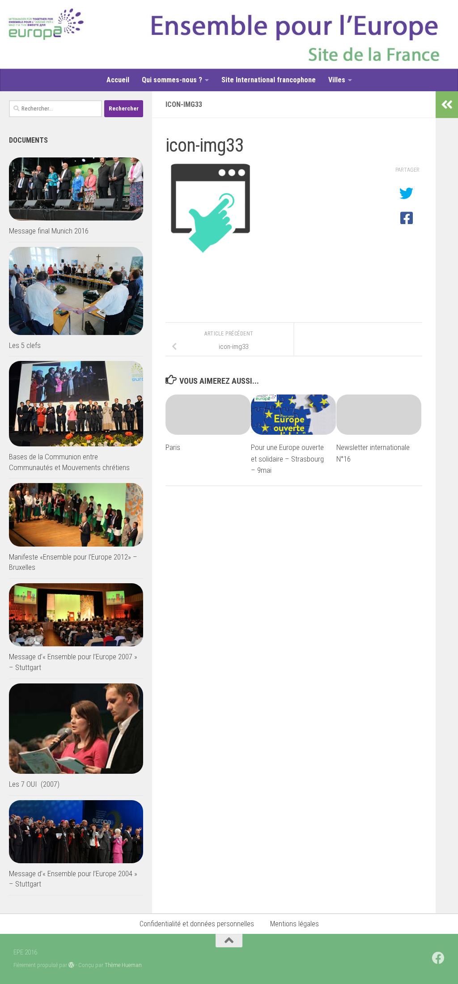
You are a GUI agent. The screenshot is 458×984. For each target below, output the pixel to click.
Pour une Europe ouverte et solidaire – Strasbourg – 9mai (287, 459)
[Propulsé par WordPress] (71, 965)
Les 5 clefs (25, 345)
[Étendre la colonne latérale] (447, 104)
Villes (336, 80)
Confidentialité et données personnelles (197, 924)
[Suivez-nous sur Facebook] (438, 958)
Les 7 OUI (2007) (34, 784)
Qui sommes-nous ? (172, 80)
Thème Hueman (123, 965)
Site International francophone (268, 80)
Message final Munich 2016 (49, 230)
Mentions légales (294, 924)
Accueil (117, 80)
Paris (172, 447)
